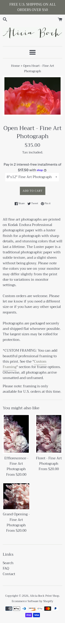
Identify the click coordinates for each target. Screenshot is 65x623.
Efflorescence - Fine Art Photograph (16, 463)
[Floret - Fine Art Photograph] (48, 434)
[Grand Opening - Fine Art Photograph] (16, 496)
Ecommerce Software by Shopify (32, 601)
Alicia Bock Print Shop (44, 595)
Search (8, 563)
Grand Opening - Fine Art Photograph (16, 519)
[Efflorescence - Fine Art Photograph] (16, 434)
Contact (9, 574)
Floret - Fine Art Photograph (49, 461)
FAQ (6, 568)
